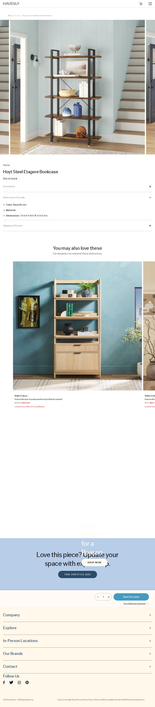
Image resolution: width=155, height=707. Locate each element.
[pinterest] (27, 682)
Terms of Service (94, 700)
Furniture (27, 16)
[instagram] (19, 682)
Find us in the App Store (67, 700)
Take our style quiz (77, 574)
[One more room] (109, 597)
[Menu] (149, 4)
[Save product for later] (10, 22)
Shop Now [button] (94, 562)
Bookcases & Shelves (42, 16)
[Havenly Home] (11, 3)
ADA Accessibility (108, 700)
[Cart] (141, 4)
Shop (10, 16)
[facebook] (4, 682)
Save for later (131, 597)
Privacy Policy (82, 700)
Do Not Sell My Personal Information (129, 700)
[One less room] (98, 597)
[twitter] (11, 682)
